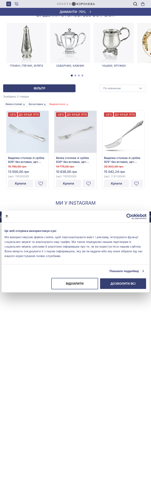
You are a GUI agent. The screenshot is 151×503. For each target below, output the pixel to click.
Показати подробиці (124, 271)
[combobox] (123, 88)
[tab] (72, 76)
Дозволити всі (122, 283)
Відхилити (75, 283)
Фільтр (39, 88)
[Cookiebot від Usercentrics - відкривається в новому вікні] (129, 217)
